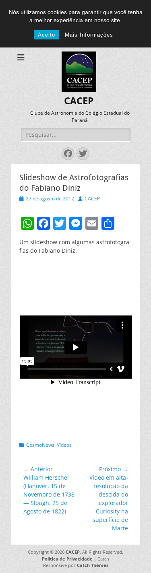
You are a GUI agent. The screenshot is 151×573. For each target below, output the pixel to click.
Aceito (46, 35)
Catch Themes (92, 565)
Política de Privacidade (67, 559)
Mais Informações (89, 35)
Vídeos (64, 444)
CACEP (78, 101)
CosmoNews (40, 444)
